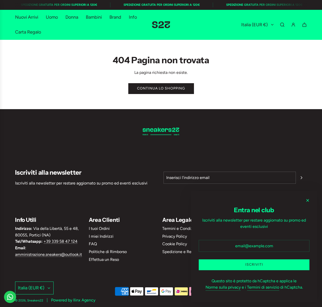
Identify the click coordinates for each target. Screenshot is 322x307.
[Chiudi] (307, 200)
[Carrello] (304, 24)
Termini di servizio (263, 287)
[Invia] (301, 177)
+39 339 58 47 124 (60, 241)
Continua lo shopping (161, 88)
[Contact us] (10, 297)
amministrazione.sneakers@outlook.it (48, 254)
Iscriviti (254, 264)
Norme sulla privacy (223, 287)
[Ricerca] (282, 24)
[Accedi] (293, 24)
